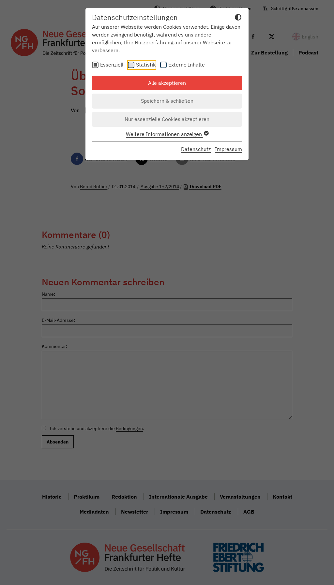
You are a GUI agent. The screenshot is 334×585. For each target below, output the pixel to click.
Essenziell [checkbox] (111, 64)
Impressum (228, 149)
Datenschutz (196, 149)
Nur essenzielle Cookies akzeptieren (167, 119)
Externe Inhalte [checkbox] (186, 64)
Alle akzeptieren (167, 83)
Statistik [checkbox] (146, 64)
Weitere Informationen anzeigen (164, 134)
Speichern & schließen (167, 101)
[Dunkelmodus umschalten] (238, 18)
